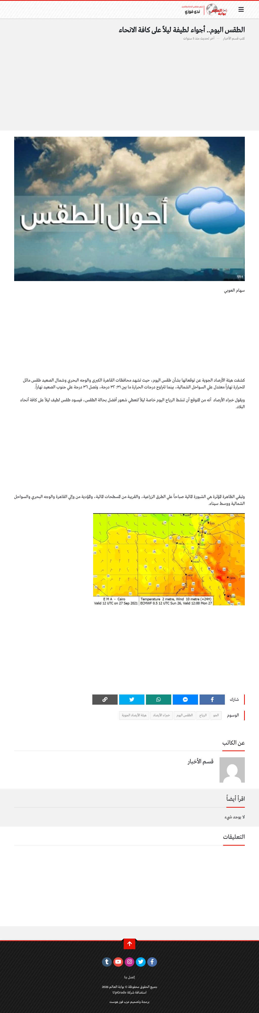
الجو (216, 715)
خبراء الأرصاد (161, 715)
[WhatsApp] (158, 699)
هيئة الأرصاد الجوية (134, 715)
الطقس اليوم (185, 715)
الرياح (203, 715)
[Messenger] (185, 699)
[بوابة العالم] (206, 9)
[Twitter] (131, 699)
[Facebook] (212, 699)
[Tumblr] (107, 962)
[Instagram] (130, 962)
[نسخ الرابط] (105, 699)
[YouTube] (118, 962)
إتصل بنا (129, 977)
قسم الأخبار (231, 38)
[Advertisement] (129, 83)
